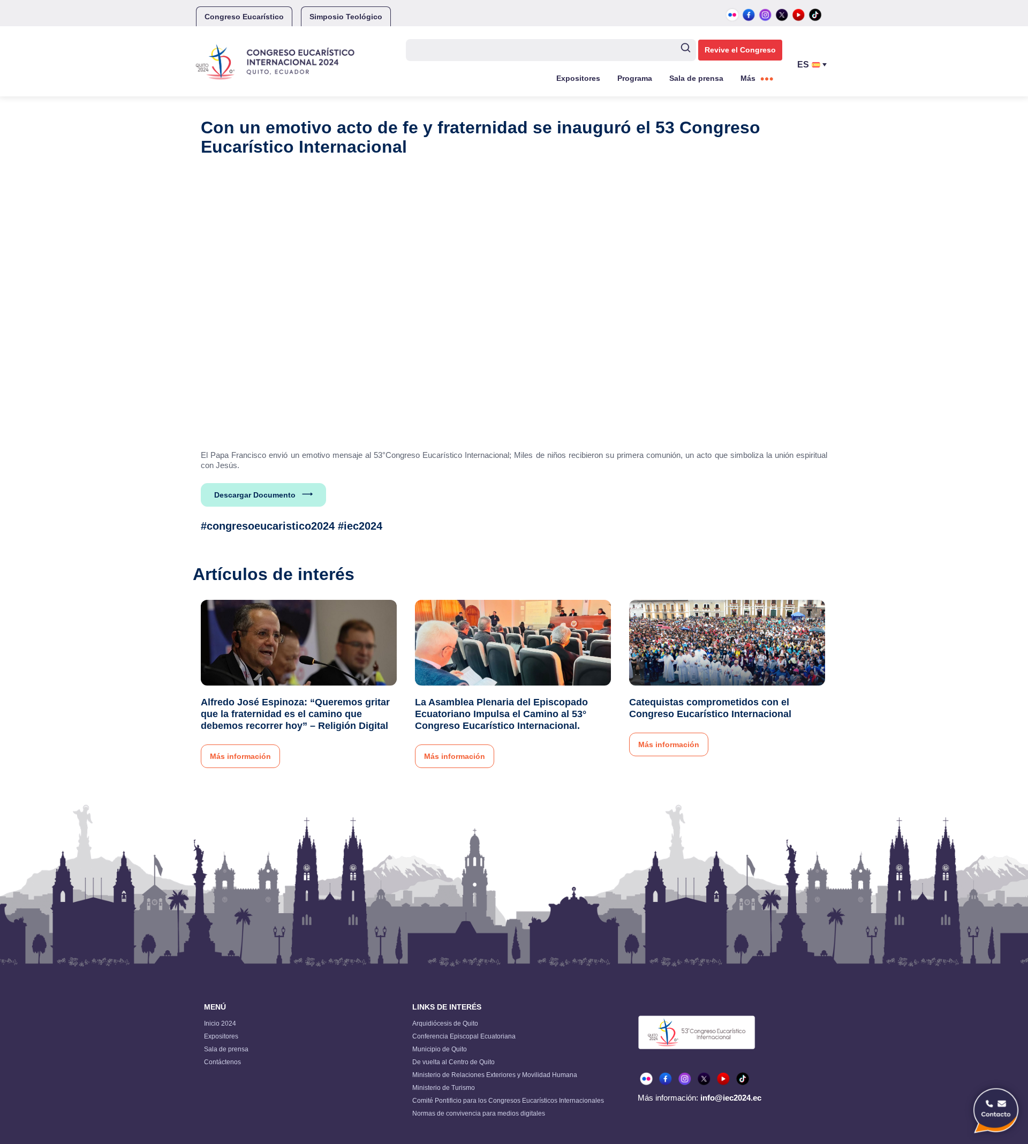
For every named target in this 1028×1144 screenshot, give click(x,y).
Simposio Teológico (345, 16)
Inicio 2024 (220, 1023)
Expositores (578, 78)
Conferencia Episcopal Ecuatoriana (464, 1036)
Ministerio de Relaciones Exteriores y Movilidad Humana (494, 1075)
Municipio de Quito (439, 1049)
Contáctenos (222, 1062)
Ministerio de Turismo (443, 1088)
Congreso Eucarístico (244, 16)
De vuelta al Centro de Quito (453, 1062)
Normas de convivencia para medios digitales (478, 1113)
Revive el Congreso (740, 50)
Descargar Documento (255, 495)
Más (747, 78)
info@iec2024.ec (730, 1097)
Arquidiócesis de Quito (445, 1023)
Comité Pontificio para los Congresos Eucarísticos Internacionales (508, 1100)
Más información (240, 756)
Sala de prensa (696, 78)
